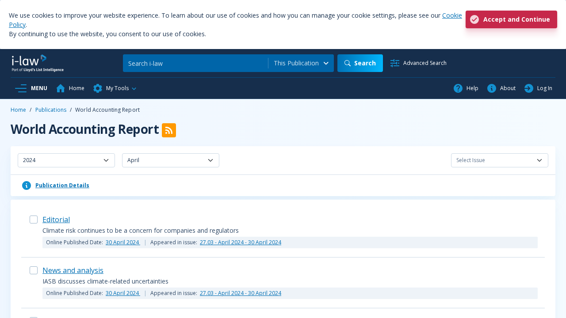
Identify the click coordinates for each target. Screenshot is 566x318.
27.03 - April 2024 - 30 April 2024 (240, 242)
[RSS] (169, 130)
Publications (50, 110)
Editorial (56, 219)
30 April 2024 (123, 242)
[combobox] (301, 63)
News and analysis (72, 270)
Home (18, 110)
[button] (115, 88)
